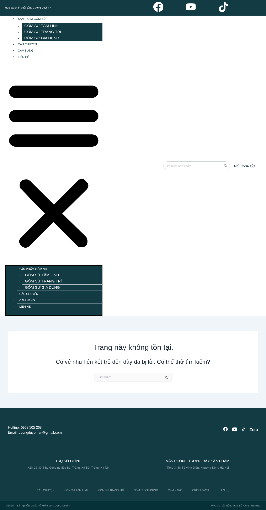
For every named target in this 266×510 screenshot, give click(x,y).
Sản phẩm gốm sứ (32, 18)
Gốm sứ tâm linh (41, 26)
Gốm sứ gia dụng (41, 38)
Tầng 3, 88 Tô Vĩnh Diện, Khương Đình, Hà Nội (197, 467)
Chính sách (200, 490)
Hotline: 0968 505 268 (25, 428)
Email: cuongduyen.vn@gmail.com (35, 432)
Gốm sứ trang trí (42, 32)
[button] (53, 164)
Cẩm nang (175, 490)
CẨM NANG (25, 50)
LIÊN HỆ (23, 56)
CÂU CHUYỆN (27, 44)
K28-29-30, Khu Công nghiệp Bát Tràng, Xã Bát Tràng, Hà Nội (68, 467)
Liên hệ (224, 490)
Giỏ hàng (241, 165)
